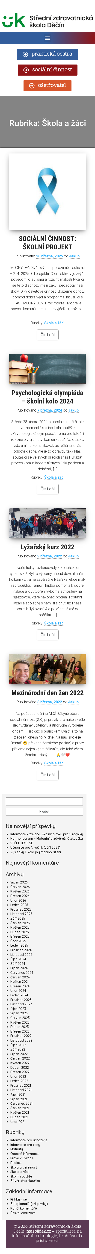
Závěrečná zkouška (25, 1181)
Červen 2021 (19, 1108)
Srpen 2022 (19, 1054)
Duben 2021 (19, 1117)
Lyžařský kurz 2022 (47, 547)
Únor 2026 (18, 900)
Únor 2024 (18, 991)
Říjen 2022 (18, 1045)
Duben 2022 (19, 1068)
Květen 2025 (20, 927)
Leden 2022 (19, 1081)
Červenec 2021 (21, 1103)
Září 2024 (17, 964)
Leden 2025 (19, 945)
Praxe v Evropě (21, 1158)
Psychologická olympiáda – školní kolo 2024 (47, 397)
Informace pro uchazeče (28, 1140)
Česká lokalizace (23, 1213)
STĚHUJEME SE (21, 843)
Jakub (74, 256)
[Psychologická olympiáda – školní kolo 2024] (47, 369)
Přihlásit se (18, 1199)
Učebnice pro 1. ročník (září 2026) (35, 847)
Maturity (16, 1149)
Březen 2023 (20, 1031)
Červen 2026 (20, 887)
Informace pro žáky (25, 1145)
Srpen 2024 (19, 968)
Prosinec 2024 (21, 950)
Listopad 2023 (21, 1004)
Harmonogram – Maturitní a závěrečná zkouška (46, 838)
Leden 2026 (19, 905)
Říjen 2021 (17, 1094)
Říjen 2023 (18, 1009)
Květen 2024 (20, 982)
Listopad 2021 (21, 1090)
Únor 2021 (17, 1122)
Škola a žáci (54, 323)
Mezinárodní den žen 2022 (47, 693)
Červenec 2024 (21, 973)
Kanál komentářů (23, 1208)
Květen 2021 (19, 1112)
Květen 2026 (19, 891)
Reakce (15, 1163)
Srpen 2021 (18, 1099)
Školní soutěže (21, 1176)
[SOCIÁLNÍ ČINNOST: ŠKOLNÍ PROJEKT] (47, 191)
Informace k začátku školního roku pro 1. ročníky (46, 834)
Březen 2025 (20, 936)
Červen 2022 (20, 1058)
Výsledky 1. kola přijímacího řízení (35, 852)
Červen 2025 (20, 923)
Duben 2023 (19, 1027)
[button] (47, 38)
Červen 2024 (20, 977)
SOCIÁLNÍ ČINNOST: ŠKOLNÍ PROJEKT (47, 243)
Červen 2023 (20, 1018)
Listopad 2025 (21, 914)
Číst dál (48, 334)
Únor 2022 (18, 1076)
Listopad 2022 (21, 1040)
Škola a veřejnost (23, 1167)
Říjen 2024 (18, 959)
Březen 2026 (19, 896)
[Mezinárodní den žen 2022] (47, 669)
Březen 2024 (20, 986)
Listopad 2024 (21, 955)
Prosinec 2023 (21, 1000)
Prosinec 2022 (21, 1036)
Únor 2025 (18, 941)
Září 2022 (17, 1049)
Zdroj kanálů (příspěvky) (29, 1204)
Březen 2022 (20, 1072)
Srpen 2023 (19, 1013)
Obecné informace (24, 1154)
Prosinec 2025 (21, 909)
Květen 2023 (20, 1022)
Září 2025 (17, 918)
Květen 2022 (20, 1063)
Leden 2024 (19, 995)
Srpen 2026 (18, 882)
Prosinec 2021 (20, 1085)
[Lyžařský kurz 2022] (47, 523)
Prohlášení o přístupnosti (59, 1238)
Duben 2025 (19, 932)
